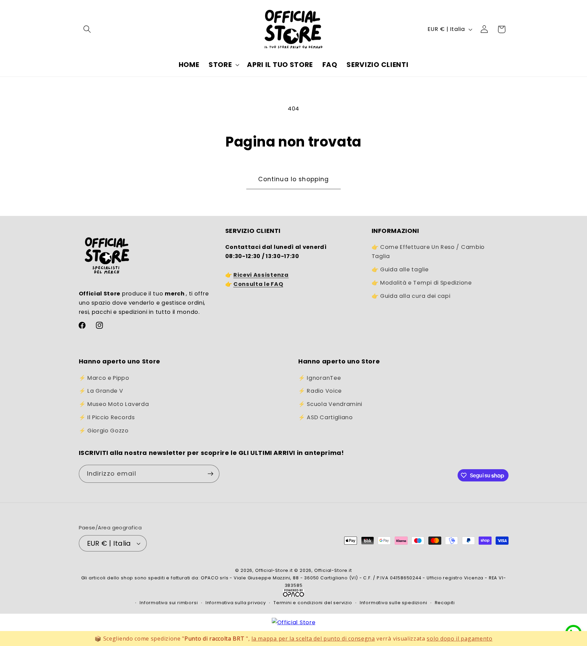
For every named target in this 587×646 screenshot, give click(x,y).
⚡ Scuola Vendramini (330, 404)
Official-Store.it (274, 570)
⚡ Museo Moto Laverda (114, 404)
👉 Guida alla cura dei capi (411, 296)
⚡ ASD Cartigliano (325, 417)
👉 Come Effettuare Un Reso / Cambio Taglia (428, 251)
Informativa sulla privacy (236, 603)
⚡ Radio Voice (320, 391)
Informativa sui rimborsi (169, 603)
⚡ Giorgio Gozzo (104, 431)
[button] (87, 29)
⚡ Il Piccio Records (107, 417)
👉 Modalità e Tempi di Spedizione (422, 283)
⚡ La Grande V (101, 391)
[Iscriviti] (210, 474)
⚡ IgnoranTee (319, 378)
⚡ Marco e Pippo (104, 378)
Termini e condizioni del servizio (312, 603)
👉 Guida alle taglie (400, 269)
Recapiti (445, 603)
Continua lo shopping (293, 179)
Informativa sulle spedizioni (393, 603)
